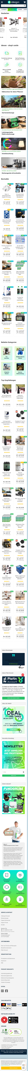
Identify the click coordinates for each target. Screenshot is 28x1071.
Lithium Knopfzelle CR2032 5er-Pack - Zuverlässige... (6, 221)
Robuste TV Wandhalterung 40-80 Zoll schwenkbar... (14, 30)
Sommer (20, 9)
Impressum (3, 960)
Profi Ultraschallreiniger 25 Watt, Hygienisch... (20, 629)
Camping (25, 9)
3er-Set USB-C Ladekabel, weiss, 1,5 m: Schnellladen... (20, 247)
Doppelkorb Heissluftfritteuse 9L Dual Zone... (6, 552)
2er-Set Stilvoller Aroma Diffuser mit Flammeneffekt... (20, 221)
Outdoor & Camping (5, 982)
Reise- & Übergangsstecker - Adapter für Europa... (6, 196)
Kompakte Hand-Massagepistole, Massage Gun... (20, 196)
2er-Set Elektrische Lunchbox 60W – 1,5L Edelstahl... (6, 273)
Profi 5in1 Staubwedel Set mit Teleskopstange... (7, 247)
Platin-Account (4, 950)
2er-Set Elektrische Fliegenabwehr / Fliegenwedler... (6, 448)
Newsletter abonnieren (6, 947)
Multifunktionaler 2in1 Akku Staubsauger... (20, 602)
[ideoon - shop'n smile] (13, 2)
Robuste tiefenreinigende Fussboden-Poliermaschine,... (20, 474)
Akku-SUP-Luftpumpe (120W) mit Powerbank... (20, 500)
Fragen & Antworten (5, 920)
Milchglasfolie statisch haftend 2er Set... (7, 324)
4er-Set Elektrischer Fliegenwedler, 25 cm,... (7, 396)
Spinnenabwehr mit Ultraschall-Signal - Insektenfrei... (6, 629)
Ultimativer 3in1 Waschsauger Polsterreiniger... (20, 448)
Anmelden (13, 775)
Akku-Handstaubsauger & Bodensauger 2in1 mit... (6, 577)
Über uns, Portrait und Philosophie (8, 945)
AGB (2, 962)
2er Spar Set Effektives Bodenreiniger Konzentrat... (20, 299)
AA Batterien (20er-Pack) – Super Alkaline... (20, 526)
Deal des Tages (12, 9)
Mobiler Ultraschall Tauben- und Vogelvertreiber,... (7, 474)
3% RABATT (4, 9)
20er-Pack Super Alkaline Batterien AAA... (7, 526)
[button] (2, 30)
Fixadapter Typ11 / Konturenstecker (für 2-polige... (20, 552)
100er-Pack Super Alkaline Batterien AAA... (20, 273)
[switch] (23, 1068)
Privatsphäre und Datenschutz (8, 958)
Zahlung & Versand (5, 916)
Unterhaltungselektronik (6, 973)
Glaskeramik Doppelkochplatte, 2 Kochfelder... (6, 500)
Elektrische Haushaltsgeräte (7, 978)
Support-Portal (4, 922)
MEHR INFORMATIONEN (13, 698)
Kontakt (3, 924)
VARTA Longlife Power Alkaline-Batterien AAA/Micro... (20, 577)
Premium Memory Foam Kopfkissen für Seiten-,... (6, 603)
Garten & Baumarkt (5, 980)
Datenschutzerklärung (5, 1065)
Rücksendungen (4, 918)
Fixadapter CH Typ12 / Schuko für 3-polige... (20, 422)
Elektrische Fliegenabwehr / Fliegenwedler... (20, 397)
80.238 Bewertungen (13, 663)
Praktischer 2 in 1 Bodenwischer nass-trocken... (6, 299)
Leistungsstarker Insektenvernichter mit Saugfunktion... (7, 423)
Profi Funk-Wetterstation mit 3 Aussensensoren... (20, 325)
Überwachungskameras (6, 975)
